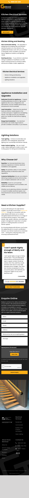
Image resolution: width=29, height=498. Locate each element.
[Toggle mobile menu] (28, 6)
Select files (14, 344)
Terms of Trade (22, 460)
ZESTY (18, 463)
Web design (12, 463)
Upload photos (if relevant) (8, 337)
